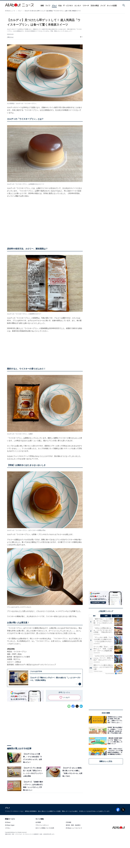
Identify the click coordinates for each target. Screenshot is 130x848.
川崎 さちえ (10, 37)
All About (7, 822)
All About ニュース (10, 10)
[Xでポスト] (77, 706)
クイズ (102, 5)
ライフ (47, 5)
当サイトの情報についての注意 (45, 828)
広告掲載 (68, 822)
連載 (42, 5)
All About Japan (9, 825)
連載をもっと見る (105, 761)
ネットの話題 (112, 5)
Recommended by (110, 673)
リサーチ (86, 5)
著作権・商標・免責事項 (73, 825)
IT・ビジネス (68, 5)
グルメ (54, 5)
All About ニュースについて (74, 828)
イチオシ (7, 828)
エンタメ (77, 5)
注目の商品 (95, 5)
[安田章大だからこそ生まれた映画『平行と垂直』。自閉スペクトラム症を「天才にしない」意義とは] (115, 719)
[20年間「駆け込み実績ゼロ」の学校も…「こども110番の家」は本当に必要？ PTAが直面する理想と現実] (115, 730)
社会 (60, 5)
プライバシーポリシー (42, 825)
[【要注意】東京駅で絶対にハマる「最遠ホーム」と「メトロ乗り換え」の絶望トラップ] (115, 741)
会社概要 (38, 822)
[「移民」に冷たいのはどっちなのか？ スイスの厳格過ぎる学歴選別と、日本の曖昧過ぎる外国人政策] (115, 751)
